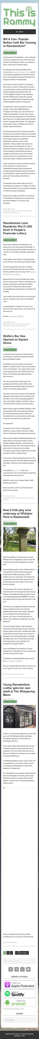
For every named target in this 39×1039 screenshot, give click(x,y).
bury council (24, 211)
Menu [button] (21, 32)
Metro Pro (18, 1034)
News (13, 209)
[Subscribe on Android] (19, 1006)
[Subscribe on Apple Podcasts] (19, 988)
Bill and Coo (15, 211)
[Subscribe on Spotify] (19, 997)
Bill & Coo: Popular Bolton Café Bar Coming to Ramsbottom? (19, 42)
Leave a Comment (10, 53)
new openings (19, 498)
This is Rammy (19, 16)
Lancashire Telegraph (16, 316)
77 (17, 953)
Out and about (20, 674)
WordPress (17, 1036)
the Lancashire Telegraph (14, 661)
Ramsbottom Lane (21, 326)
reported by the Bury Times (21, 72)
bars (13, 498)
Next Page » (24, 953)
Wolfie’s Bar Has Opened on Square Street (15, 339)
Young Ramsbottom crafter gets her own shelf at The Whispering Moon (19, 689)
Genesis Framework (28, 1034)
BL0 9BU (13, 324)
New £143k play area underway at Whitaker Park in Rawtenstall (18, 513)
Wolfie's (5, 499)
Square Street (14, 212)
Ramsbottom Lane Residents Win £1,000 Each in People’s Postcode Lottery (17, 228)
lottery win (20, 324)
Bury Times (16, 470)
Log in (23, 1036)
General (14, 942)
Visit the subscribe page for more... (14, 1009)
